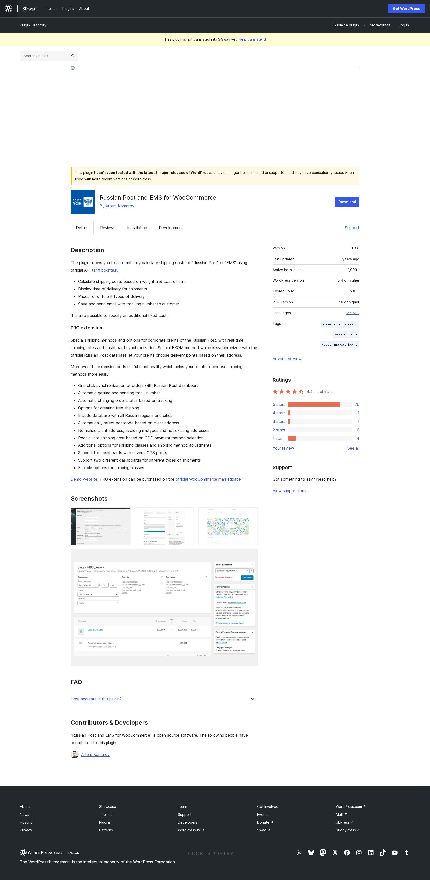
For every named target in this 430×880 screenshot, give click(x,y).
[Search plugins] (73, 56)
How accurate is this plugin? (96, 699)
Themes (105, 814)
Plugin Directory (33, 25)
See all (353, 448)
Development (171, 227)
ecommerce (331, 324)
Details (82, 227)
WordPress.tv (191, 830)
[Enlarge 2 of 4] (187, 514)
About (25, 806)
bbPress (345, 822)
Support (352, 227)
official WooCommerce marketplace (208, 479)
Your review (283, 448)
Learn (182, 806)
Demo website (84, 479)
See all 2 (352, 313)
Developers (187, 822)
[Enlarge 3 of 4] (251, 514)
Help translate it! (252, 39)
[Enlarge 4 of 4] (251, 555)
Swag (263, 830)
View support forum (291, 490)
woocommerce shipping (339, 344)
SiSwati (73, 853)
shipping (351, 324)
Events (262, 814)
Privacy (26, 830)
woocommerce (346, 334)
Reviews (107, 227)
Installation (137, 227)
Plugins (105, 822)
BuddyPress (348, 830)
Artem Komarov (120, 205)
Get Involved (267, 806)
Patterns (106, 830)
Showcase (107, 806)
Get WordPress (406, 8)
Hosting (26, 822)
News (24, 814)
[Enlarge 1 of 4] (123, 514)
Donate (265, 822)
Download (347, 202)
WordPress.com (351, 806)
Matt (342, 814)
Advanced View (287, 358)
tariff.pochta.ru (105, 270)
